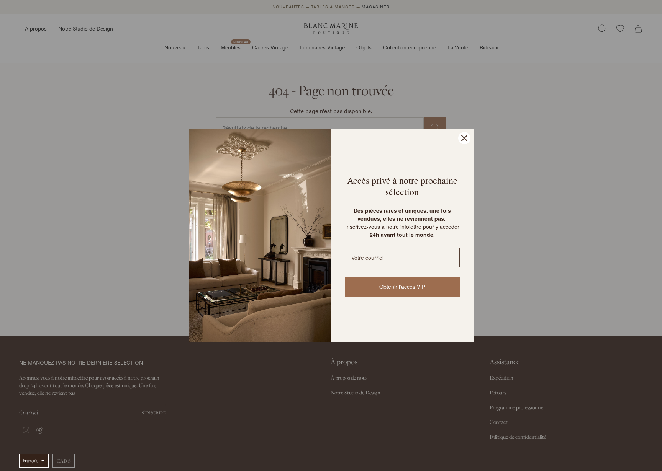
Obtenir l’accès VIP (402, 286)
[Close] (464, 138)
